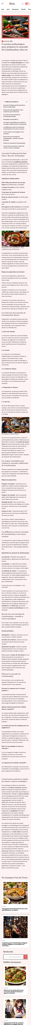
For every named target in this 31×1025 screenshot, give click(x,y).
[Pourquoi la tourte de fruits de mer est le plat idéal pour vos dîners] (15, 893)
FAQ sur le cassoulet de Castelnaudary (14, 143)
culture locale (6, 75)
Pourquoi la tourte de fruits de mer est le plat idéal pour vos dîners (15, 909)
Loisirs (6, 1020)
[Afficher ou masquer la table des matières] (23, 102)
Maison (4, 906)
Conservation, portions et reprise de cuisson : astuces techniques (13, 147)
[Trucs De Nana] (11, 3)
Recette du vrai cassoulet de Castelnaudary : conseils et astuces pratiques (13, 138)
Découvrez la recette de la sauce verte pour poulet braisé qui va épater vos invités (14, 991)
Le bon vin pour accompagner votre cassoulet (13, 132)
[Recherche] (22, 3)
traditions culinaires (20, 162)
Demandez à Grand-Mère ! (10, 119)
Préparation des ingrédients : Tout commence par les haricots (13, 110)
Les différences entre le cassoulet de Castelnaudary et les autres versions (13, 128)
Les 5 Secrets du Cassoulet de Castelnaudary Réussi (11, 115)
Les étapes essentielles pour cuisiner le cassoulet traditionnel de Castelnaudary (15, 123)
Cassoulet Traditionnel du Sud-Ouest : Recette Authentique (14, 106)
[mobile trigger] (3, 3)
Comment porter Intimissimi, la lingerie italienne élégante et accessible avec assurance (14, 944)
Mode (3, 940)
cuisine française (16, 62)
